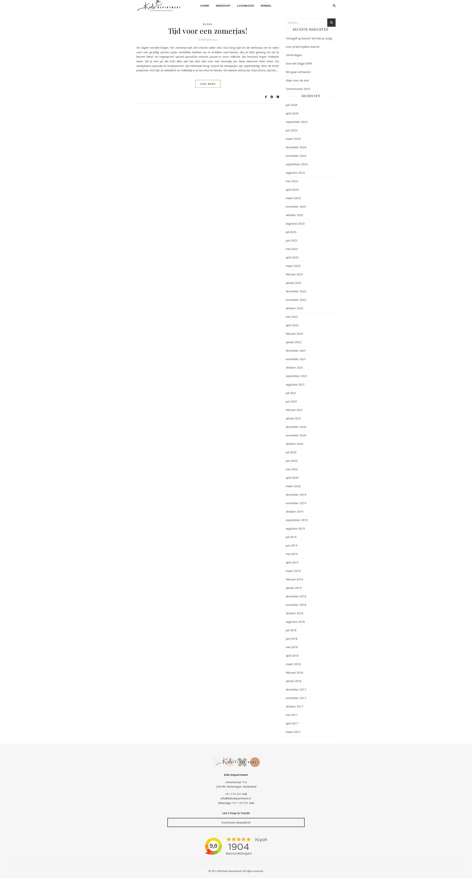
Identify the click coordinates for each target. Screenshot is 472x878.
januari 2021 (293, 418)
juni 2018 (291, 638)
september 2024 (297, 164)
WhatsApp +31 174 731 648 (236, 803)
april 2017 (292, 723)
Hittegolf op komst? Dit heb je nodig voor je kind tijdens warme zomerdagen (309, 46)
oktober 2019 (294, 511)
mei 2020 (292, 469)
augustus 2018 (295, 621)
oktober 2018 (294, 613)
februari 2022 (294, 333)
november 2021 (296, 359)
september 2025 (297, 122)
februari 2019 (294, 579)
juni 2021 (291, 401)
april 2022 (292, 325)
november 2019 (296, 503)
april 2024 (292, 189)
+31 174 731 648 (236, 794)
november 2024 (296, 155)
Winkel (266, 5)
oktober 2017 (294, 706)
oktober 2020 (294, 444)
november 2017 (296, 698)
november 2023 (296, 206)
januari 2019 (293, 588)
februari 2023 (294, 274)
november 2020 (296, 435)
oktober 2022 (294, 308)
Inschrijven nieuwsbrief (236, 822)
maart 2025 (293, 139)
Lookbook (245, 5)
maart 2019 (293, 571)
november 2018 (296, 605)
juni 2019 (291, 545)
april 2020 (292, 477)
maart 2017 (293, 732)
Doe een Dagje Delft (299, 63)
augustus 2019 (295, 528)
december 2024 (296, 147)
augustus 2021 (295, 384)
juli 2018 (291, 630)
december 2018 (296, 596)
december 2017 (296, 689)
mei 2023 (292, 249)
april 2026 (292, 113)
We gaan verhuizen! (298, 72)
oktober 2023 (294, 215)
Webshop (223, 5)
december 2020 (296, 427)
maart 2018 (293, 664)
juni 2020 (291, 460)
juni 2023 (291, 240)
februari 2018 (294, 672)
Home (204, 5)
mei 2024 (292, 181)
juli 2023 (291, 232)
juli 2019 (291, 537)
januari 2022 (293, 342)
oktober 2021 (294, 367)
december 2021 (296, 350)
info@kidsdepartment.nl (236, 798)
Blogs (207, 24)
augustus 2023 (295, 223)
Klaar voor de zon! (297, 80)
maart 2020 (293, 486)
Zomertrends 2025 (298, 89)
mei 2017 (292, 715)
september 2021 (297, 376)
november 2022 (296, 300)
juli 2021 (291, 393)
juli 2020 (291, 452)
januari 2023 (293, 283)
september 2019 (297, 520)
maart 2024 (293, 198)
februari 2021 (294, 410)
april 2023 (292, 257)
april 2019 (292, 562)
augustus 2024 (295, 172)
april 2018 (292, 655)
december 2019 (296, 494)
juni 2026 (291, 105)
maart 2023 (293, 266)
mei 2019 (292, 554)
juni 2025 (291, 130)
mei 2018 (292, 647)
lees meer (208, 83)
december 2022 (296, 291)
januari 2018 (293, 681)
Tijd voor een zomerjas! (207, 31)
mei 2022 (292, 316)
